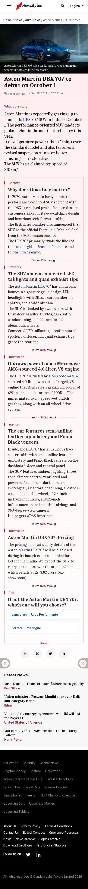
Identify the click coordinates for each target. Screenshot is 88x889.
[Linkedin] (63, 654)
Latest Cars (32, 787)
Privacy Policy (30, 826)
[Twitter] (50, 654)
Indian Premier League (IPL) (22, 779)
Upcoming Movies (42, 803)
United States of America (23, 722)
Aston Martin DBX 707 (26, 550)
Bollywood (10, 763)
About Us (9, 826)
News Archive (25, 839)
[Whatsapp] (37, 654)
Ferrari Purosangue (24, 252)
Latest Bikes (11, 787)
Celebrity (29, 763)
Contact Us (11, 832)
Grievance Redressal (64, 832)
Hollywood (52, 771)
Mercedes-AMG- (64, 376)
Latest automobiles (60, 779)
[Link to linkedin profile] (38, 855)
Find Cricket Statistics (51, 845)
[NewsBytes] (29, 6)
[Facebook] (25, 654)
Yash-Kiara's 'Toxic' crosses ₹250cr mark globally (44, 684)
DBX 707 (30, 119)
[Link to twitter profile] (28, 855)
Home (7, 20)
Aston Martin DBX (30, 286)
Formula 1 (47, 230)
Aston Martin (33, 196)
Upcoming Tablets (16, 811)
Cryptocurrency (14, 771)
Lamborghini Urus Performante (40, 246)
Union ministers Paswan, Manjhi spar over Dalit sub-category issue (42, 699)
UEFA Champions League (57, 795)
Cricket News (49, 763)
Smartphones (12, 795)
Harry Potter (13, 739)
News (18, 20)
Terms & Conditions (58, 826)
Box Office (12, 688)
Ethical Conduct (34, 832)
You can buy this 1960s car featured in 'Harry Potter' (40, 733)
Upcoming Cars (14, 803)
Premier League (55, 787)
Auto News (32, 20)
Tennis (31, 795)
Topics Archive (49, 839)
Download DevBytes (17, 845)
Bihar (8, 705)
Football (35, 771)
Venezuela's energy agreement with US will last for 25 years (42, 716)
